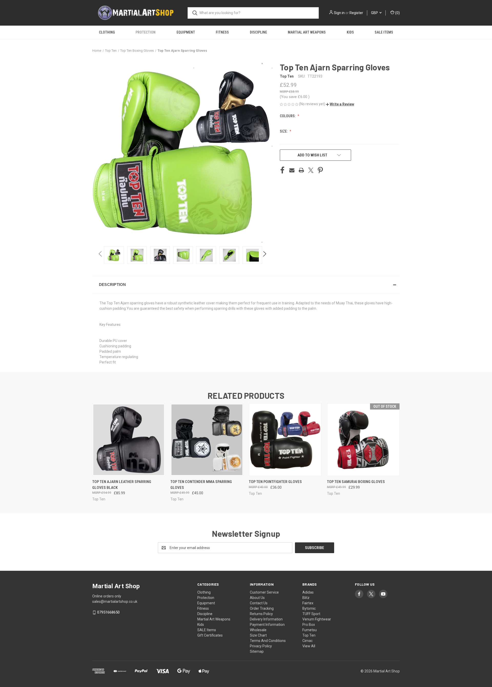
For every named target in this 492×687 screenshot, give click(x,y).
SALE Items (384, 32)
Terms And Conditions (268, 641)
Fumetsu (309, 630)
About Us (257, 598)
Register (356, 13)
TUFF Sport (311, 614)
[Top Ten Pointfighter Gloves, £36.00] (285, 439)
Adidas (308, 592)
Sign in (339, 13)
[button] (340, 104)
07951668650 (108, 612)
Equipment (186, 32)
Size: (284, 131)
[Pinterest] (320, 170)
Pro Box (308, 624)
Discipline (258, 32)
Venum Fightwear (316, 619)
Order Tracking (262, 608)
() (397, 13)
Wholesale (258, 630)
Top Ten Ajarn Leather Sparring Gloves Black (121, 484)
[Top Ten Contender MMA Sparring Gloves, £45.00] (206, 439)
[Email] (291, 170)
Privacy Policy (261, 646)
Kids (350, 32)
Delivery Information (266, 619)
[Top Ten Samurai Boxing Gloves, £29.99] (363, 439)
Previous (100, 255)
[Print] (301, 170)
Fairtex (307, 603)
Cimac (307, 641)
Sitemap (257, 651)
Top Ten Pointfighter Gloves (275, 481)
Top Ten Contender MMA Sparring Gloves (201, 484)
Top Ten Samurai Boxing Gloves (356, 481)
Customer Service (264, 592)
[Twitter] (310, 170)
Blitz (306, 598)
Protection (146, 32)
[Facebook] (282, 170)
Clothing (107, 32)
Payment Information (267, 624)
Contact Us (259, 603)
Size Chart (258, 635)
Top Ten (308, 635)
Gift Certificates (210, 635)
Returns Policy (261, 614)
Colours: (288, 116)
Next (264, 255)
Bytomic (309, 608)
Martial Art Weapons (307, 32)
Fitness (222, 32)
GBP (375, 13)
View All (308, 646)
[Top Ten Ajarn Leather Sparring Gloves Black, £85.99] (128, 439)
